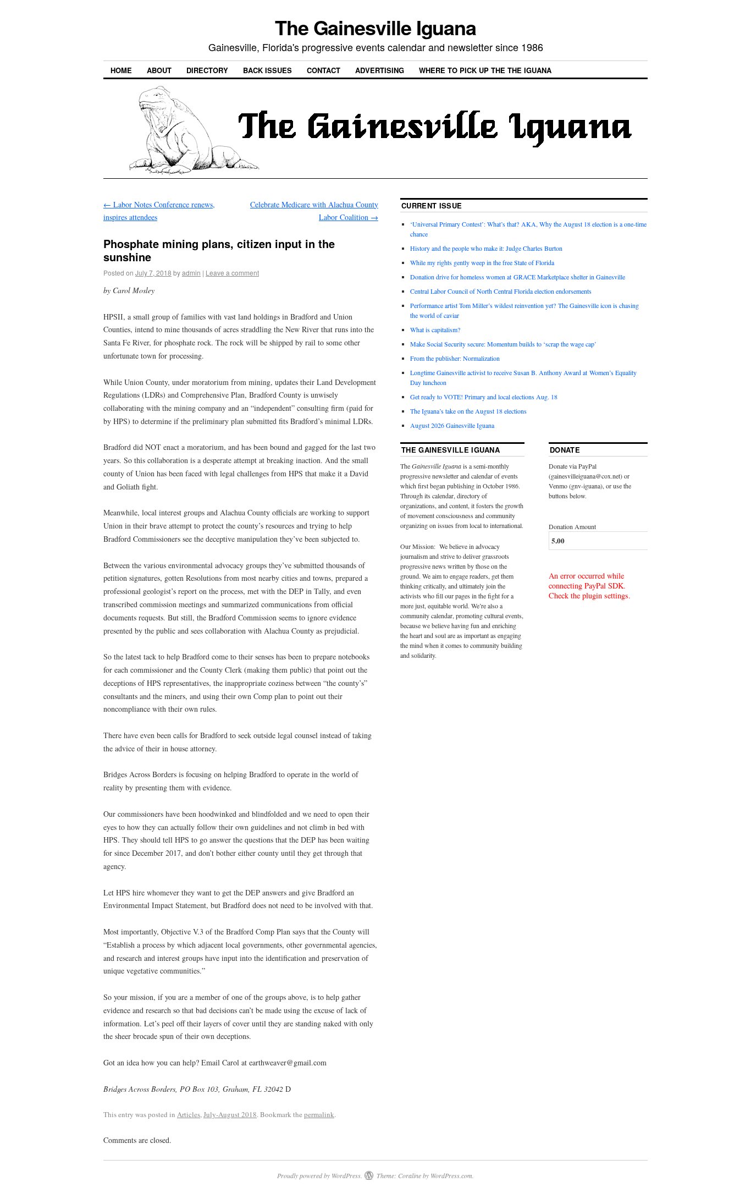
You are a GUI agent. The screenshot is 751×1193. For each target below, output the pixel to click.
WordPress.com (451, 1175)
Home (121, 70)
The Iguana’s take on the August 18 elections (468, 410)
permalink (319, 1114)
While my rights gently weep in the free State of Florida (484, 262)
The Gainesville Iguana (375, 27)
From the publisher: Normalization (455, 358)
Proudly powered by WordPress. (319, 1175)
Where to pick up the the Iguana (485, 70)
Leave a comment (232, 272)
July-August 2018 (230, 1114)
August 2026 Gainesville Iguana (452, 425)
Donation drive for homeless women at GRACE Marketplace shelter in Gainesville (517, 276)
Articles (188, 1114)
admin (191, 272)
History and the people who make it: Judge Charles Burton (486, 248)
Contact (323, 70)
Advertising (379, 70)
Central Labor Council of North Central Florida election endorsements (501, 291)
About (159, 70)
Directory (207, 70)
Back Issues (267, 70)
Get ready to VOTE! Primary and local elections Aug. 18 (483, 396)
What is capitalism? (435, 329)
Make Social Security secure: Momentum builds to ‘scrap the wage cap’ (503, 343)
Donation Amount (572, 526)
